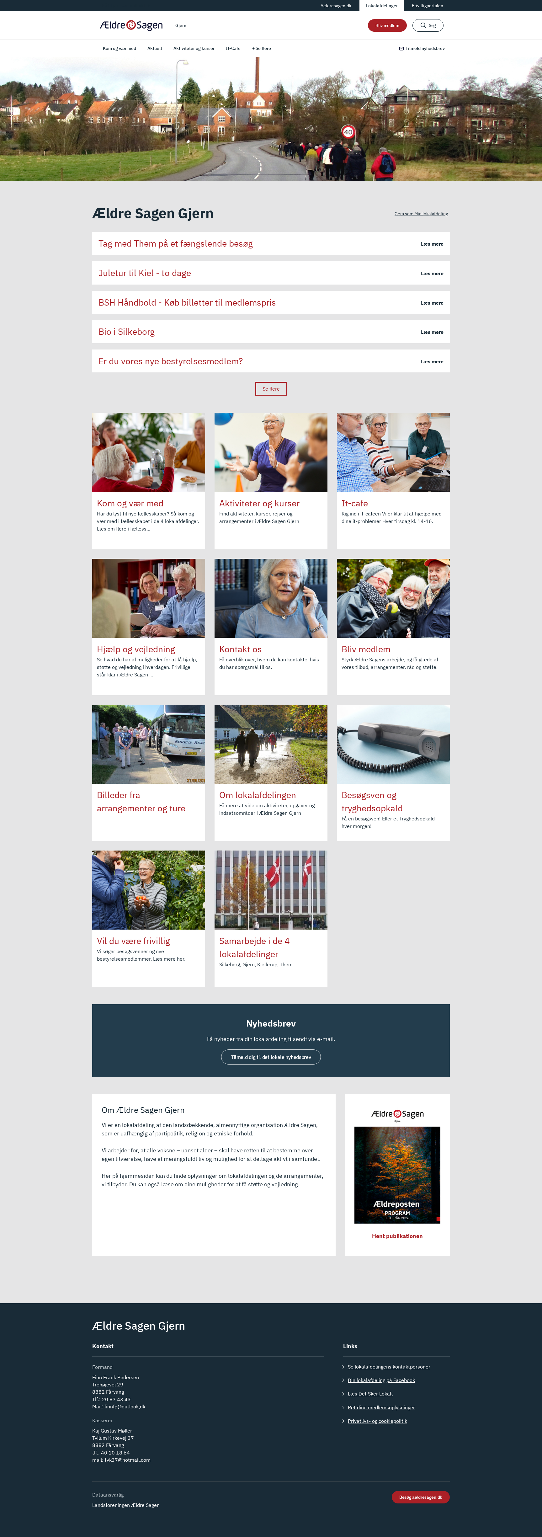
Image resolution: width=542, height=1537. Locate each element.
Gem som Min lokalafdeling (421, 213)
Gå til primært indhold (123, 5)
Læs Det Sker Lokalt (370, 1393)
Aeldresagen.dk (336, 5)
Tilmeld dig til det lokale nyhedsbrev (271, 1057)
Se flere (271, 389)
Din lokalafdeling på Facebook (381, 1380)
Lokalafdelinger (382, 5)
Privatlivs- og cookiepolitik (377, 1421)
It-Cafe (233, 48)
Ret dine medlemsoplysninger (381, 1407)
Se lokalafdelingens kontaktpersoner (389, 1367)
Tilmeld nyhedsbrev (425, 48)
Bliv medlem (387, 25)
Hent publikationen (397, 1236)
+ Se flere (261, 48)
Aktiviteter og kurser (194, 48)
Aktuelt (154, 48)
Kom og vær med (119, 48)
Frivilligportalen (427, 5)
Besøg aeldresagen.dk (420, 1497)
